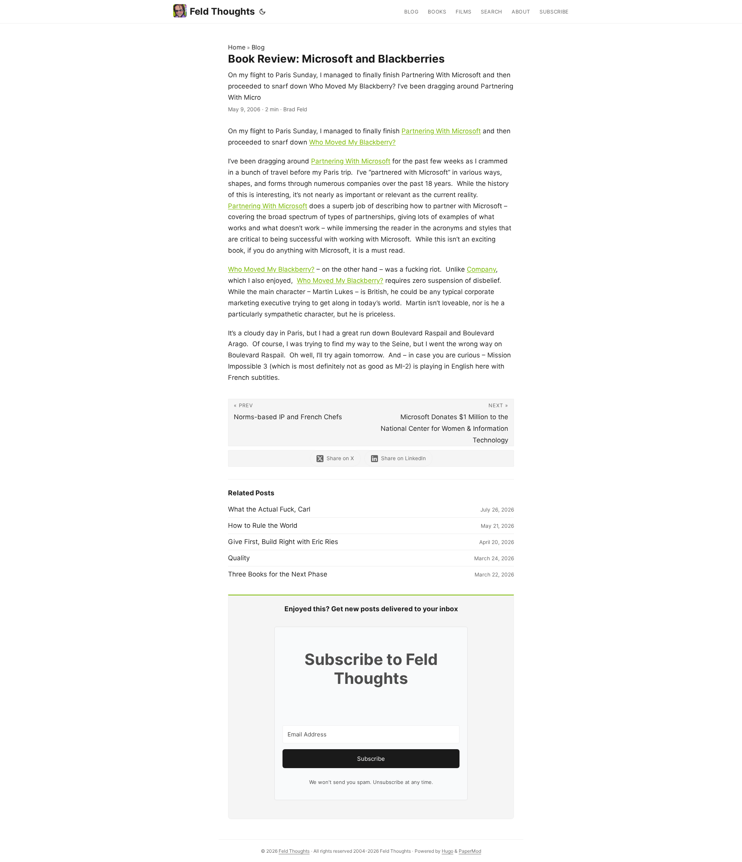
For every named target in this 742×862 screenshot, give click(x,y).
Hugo (447, 851)
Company (481, 269)
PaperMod (470, 851)
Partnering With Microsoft (441, 131)
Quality (239, 558)
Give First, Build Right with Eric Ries (283, 542)
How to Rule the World (263, 525)
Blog (258, 47)
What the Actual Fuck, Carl (269, 509)
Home (236, 47)
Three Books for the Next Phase (277, 574)
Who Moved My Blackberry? (352, 142)
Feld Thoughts (222, 11)
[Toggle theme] (262, 11)
